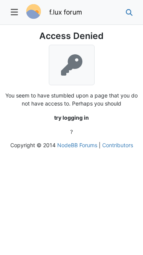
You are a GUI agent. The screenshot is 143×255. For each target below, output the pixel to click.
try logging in (71, 117)
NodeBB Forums (77, 145)
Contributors (117, 145)
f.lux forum (65, 12)
